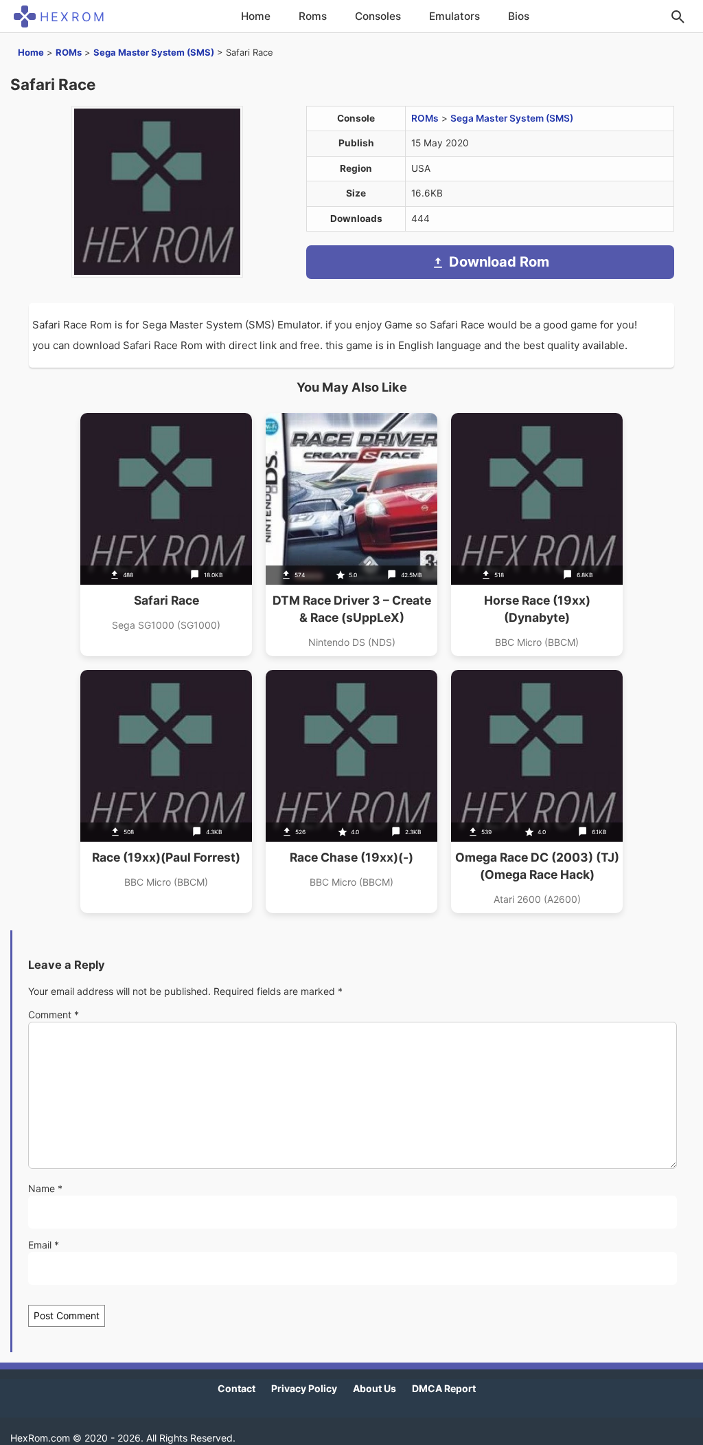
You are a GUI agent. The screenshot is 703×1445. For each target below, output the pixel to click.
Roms (313, 16)
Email (43, 1245)
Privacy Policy (304, 1388)
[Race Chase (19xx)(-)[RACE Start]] (351, 791)
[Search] (677, 16)
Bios (518, 16)
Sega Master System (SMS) (153, 52)
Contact (236, 1388)
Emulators (454, 16)
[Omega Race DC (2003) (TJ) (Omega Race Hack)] (537, 791)
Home (255, 16)
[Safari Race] (166, 534)
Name (45, 1188)
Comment (53, 1014)
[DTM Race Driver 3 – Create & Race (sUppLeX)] (351, 534)
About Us (374, 1388)
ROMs (69, 52)
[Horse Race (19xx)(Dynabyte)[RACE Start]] (537, 534)
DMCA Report (444, 1388)
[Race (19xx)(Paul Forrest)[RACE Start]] (166, 791)
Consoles (378, 16)
